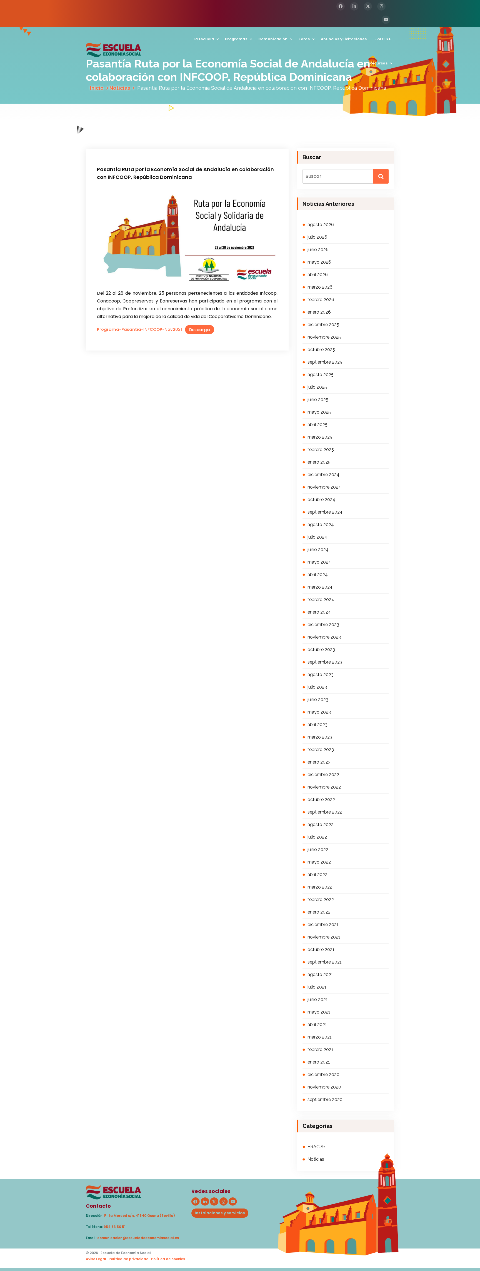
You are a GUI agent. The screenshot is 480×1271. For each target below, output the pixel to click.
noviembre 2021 (324, 937)
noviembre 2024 (324, 487)
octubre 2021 (321, 949)
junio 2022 (318, 849)
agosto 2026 (321, 224)
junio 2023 (318, 699)
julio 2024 (317, 537)
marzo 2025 (320, 437)
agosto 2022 (321, 824)
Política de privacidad (129, 1259)
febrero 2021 (320, 1049)
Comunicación (273, 39)
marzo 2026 (320, 287)
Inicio (97, 88)
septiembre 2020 (325, 1099)
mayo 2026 (319, 262)
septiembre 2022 (325, 812)
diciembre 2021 (323, 924)
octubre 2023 (321, 649)
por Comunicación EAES (170, 129)
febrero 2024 (321, 599)
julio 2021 (317, 987)
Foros (304, 39)
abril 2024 (318, 574)
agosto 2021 (320, 974)
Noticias (119, 88)
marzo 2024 (320, 587)
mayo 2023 (319, 712)
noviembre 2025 (324, 337)
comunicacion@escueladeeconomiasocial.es (138, 1237)
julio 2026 (317, 237)
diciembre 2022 (323, 774)
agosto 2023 (321, 674)
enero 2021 (319, 1062)
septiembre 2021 (325, 962)
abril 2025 (318, 424)
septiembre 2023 (325, 662)
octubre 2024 (321, 499)
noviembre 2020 (324, 1087)
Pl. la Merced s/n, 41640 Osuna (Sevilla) (139, 1215)
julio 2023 (317, 687)
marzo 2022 (320, 887)
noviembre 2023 (324, 637)
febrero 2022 (321, 899)
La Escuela (204, 39)
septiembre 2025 (325, 362)
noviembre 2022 (324, 787)
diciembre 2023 (323, 624)
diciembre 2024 (323, 474)
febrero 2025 (321, 449)
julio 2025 (317, 387)
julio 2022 (317, 837)
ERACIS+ (382, 39)
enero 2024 (319, 612)
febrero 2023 (321, 749)
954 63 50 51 (115, 1226)
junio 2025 (318, 399)
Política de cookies (168, 1259)
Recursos (378, 63)
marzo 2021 (320, 1037)
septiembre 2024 (325, 512)
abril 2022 (318, 874)
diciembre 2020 (323, 1074)
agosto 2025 (321, 374)
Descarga (199, 329)
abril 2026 (318, 274)
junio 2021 (318, 999)
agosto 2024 (321, 524)
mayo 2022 (319, 862)
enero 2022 (319, 912)
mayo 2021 (319, 1012)
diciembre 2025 (323, 324)
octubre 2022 (321, 799)
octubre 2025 (321, 349)
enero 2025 (319, 462)
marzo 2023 (320, 737)
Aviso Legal (96, 1259)
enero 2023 (319, 762)
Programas (236, 39)
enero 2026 (319, 312)
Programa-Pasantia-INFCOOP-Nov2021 (139, 329)
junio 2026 (318, 249)
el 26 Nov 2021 (123, 129)
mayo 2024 (319, 562)
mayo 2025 (319, 412)
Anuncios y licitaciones (344, 39)
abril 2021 (317, 1024)
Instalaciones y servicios (220, 1213)
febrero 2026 (321, 299)
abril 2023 (318, 724)
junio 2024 (318, 549)
